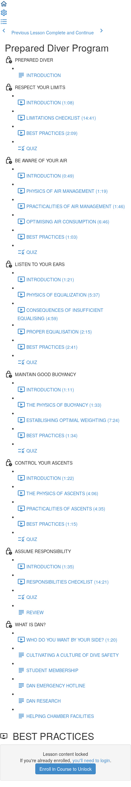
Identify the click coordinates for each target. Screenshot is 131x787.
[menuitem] (4, 14)
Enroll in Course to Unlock (65, 769)
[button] (4, 6)
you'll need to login (91, 760)
